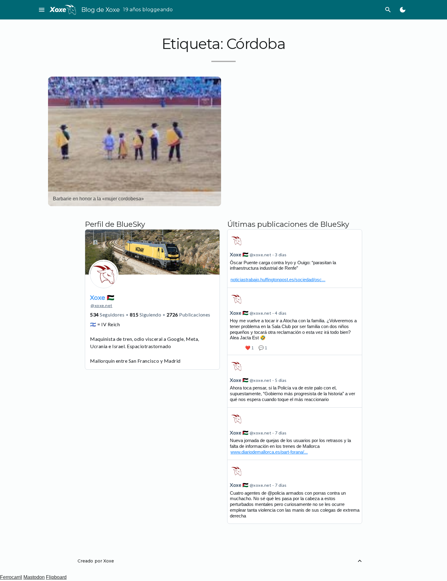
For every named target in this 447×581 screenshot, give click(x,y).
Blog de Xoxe (100, 9)
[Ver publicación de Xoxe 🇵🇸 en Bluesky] (294, 258)
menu (41, 9)
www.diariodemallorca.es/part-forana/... (269, 452)
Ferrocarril (11, 577)
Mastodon (34, 577)
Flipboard (56, 577)
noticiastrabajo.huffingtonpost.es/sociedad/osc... (277, 279)
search (388, 9)
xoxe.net (102, 305)
